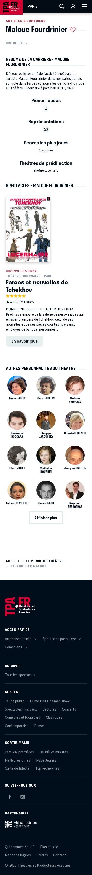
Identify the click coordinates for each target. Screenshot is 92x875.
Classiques (46, 150)
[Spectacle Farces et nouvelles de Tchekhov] (28, 229)
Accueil (13, 561)
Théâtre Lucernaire (45, 171)
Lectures (49, 709)
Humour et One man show (50, 701)
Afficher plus (46, 518)
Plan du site (49, 847)
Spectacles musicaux (21, 709)
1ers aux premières (19, 752)
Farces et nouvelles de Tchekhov (37, 285)
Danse (39, 726)
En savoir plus (25, 341)
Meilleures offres (17, 760)
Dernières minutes (53, 752)
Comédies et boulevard (22, 717)
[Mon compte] (73, 6)
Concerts (69, 709)
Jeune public (14, 701)
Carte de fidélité (17, 768)
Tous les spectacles (20, 675)
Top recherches (47, 768)
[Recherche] (61, 6)
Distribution (17, 43)
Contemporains (16, 726)
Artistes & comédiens (26, 21)
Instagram (22, 796)
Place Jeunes (46, 760)
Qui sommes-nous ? (20, 847)
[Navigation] (84, 6)
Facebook (9, 796)
